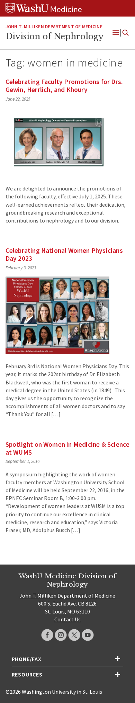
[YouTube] (88, 635)
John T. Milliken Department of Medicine (54, 27)
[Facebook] (47, 635)
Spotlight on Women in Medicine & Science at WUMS (68, 448)
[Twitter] (74, 635)
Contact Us (67, 619)
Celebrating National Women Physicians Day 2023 (64, 254)
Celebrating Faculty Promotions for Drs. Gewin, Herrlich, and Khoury (64, 85)
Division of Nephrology (55, 36)
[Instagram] (61, 635)
